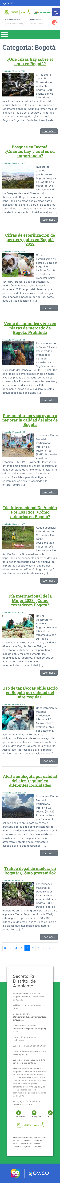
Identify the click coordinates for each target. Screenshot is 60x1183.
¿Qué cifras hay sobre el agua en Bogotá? (30, 61)
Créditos (37, 1146)
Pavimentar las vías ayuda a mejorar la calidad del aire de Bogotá (30, 420)
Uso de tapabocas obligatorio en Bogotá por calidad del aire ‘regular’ (30, 692)
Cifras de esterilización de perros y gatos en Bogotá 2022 (30, 239)
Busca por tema (36, 19)
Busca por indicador (12, 19)
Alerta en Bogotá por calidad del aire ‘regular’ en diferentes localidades (30, 781)
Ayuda (27, 1146)
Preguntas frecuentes (30, 1143)
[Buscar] (54, 22)
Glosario (17, 1146)
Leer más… (49, 131)
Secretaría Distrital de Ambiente (24, 981)
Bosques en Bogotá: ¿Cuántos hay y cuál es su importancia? (30, 151)
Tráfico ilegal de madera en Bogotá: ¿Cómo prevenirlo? (30, 870)
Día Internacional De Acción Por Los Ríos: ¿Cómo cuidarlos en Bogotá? (30, 512)
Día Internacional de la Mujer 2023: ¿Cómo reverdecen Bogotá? (30, 600)
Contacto (26, 1140)
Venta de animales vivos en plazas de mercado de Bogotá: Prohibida (30, 328)
